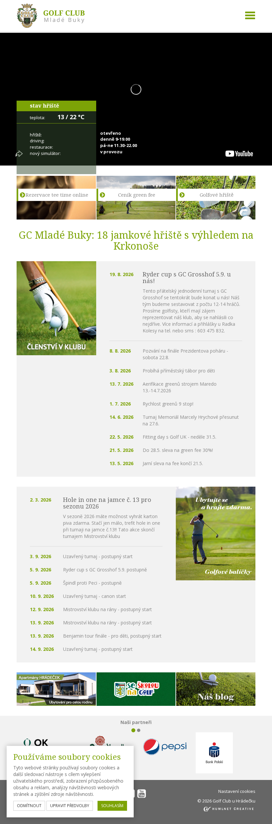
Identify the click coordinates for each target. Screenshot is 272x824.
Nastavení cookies (236, 791)
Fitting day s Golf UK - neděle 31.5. (179, 437)
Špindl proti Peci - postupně (92, 583)
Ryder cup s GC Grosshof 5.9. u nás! (187, 277)
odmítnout (29, 805)
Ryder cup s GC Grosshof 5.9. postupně (105, 569)
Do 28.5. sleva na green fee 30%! (178, 450)
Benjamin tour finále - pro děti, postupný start (112, 636)
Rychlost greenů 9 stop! (168, 404)
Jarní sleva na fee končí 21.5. (173, 463)
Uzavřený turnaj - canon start (94, 596)
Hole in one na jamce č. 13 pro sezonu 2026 (107, 503)
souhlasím (112, 805)
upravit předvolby (69, 805)
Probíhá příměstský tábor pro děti (179, 370)
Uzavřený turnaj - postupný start (98, 556)
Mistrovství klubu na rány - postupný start (107, 609)
